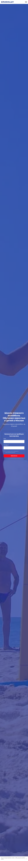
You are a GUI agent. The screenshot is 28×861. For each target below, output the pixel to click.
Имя (5, 438)
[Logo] (7, 2)
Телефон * (6, 445)
